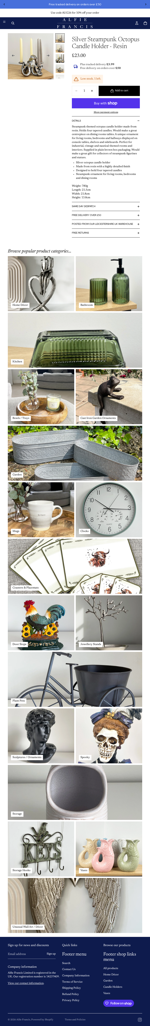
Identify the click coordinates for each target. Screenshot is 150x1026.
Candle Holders (112, 987)
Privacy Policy (70, 1000)
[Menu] (4, 21)
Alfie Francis (23, 1020)
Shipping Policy (71, 988)
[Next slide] (145, 4)
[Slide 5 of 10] (60, 79)
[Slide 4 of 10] (60, 68)
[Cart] (145, 23)
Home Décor (111, 974)
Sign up (51, 954)
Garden (107, 980)
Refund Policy (70, 994)
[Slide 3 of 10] (60, 58)
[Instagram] (140, 1019)
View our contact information (26, 983)
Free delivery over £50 (86, 215)
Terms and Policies (75, 1020)
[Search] (13, 23)
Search (66, 963)
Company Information (75, 975)
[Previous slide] (4, 4)
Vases (106, 993)
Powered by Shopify (42, 1020)
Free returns (80, 232)
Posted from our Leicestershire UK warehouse (102, 224)
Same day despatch (84, 206)
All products (110, 968)
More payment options (106, 112)
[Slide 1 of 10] (60, 38)
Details (76, 120)
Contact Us (69, 969)
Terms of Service (72, 982)
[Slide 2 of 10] (60, 48)
